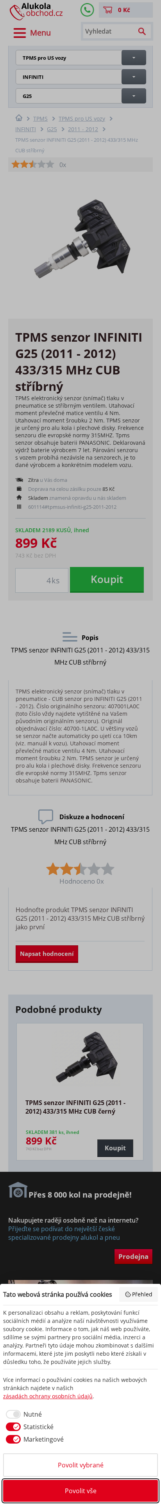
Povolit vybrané (81, 1465)
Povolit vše (81, 1491)
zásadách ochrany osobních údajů (48, 1396)
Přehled (142, 1294)
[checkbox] (22, 1414)
